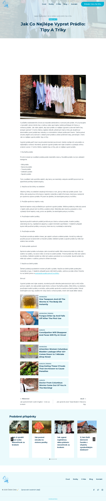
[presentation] (19, 427)
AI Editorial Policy (53, 499)
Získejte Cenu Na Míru (92, 4)
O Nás (58, 4)
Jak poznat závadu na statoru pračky (41, 439)
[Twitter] (98, 490)
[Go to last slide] (12, 439)
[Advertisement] (53, 56)
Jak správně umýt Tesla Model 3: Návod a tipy (71, 401)
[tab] (49, 459)
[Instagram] (102, 490)
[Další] (94, 439)
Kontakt (74, 4)
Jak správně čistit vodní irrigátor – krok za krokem (35, 401)
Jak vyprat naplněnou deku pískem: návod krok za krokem (63, 442)
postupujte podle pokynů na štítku (47, 273)
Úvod (44, 4)
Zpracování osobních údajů (30, 490)
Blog (91, 479)
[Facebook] (93, 490)
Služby (51, 4)
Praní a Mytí (53, 19)
